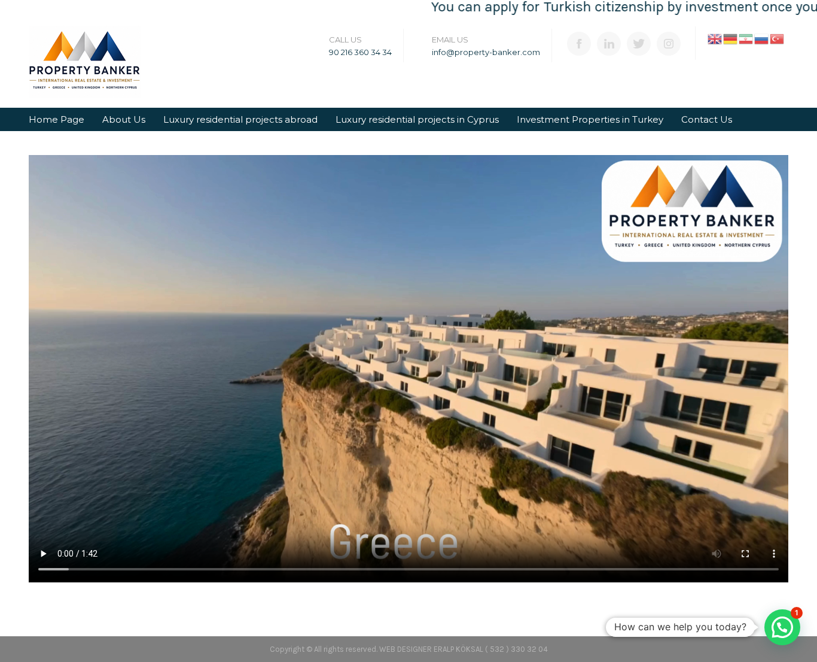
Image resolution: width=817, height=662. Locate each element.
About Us (123, 119)
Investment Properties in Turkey (590, 119)
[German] (731, 37)
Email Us (450, 39)
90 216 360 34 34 (360, 52)
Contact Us (706, 119)
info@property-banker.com (486, 52)
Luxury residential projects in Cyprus (417, 119)
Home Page (56, 119)
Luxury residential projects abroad (240, 119)
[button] (782, 627)
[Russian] (762, 37)
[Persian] (746, 37)
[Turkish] (777, 37)
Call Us (345, 39)
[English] (715, 37)
